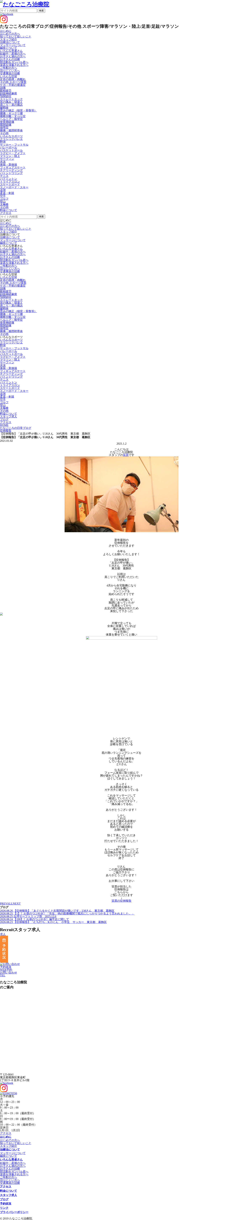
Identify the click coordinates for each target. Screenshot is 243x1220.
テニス (4, 175)
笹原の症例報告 (121, 900)
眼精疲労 (5, 90)
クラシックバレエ (11, 138)
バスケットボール (11, 150)
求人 (3, 934)
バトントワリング (11, 173)
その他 (4, 133)
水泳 (3, 161)
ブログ (4, 1199)
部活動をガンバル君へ (14, 62)
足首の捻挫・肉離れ (13, 79)
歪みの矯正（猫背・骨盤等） (18, 110)
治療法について (10, 237)
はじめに (5, 223)
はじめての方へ (10, 33)
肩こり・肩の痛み (11, 104)
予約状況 (5, 966)
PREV (3, 903)
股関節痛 (5, 124)
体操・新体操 (8, 164)
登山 (3, 201)
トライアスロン (10, 181)
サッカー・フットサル (14, 144)
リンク (4, 1207)
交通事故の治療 (10, 73)
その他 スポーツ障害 (13, 82)
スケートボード (10, 184)
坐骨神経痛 (7, 121)
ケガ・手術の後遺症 (13, 84)
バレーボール (8, 147)
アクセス (5, 1133)
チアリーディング (11, 170)
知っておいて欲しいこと (15, 36)
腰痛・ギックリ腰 (11, 113)
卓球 (3, 190)
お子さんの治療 (10, 59)
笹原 (126, 454)
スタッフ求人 (8, 1195)
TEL (2, 975)
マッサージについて (13, 45)
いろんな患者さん (11, 248)
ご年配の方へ (8, 67)
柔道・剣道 (7, 193)
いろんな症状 (8, 277)
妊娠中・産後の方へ (13, 53)
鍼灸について (8, 47)
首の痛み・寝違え (11, 101)
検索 (41, 10)
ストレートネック (11, 99)
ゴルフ (4, 198)
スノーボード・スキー (14, 187)
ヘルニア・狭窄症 (11, 119)
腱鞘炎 (4, 107)
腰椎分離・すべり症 (13, 116)
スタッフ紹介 (8, 39)
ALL (10, 903)
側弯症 (4, 127)
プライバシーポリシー (14, 1212)
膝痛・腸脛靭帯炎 (11, 130)
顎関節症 (5, 96)
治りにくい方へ (10, 70)
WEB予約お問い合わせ (8, 971)
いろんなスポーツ (11, 339)
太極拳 (4, 204)
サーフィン (7, 158)
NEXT (17, 903)
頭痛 (3, 87)
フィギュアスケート (13, 167)
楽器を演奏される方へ (14, 65)
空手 (3, 195)
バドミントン (8, 178)
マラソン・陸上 (10, 156)
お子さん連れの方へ (13, 56)
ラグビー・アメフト (13, 153)
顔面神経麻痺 (8, 93)
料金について (8, 1190)
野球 (3, 141)
